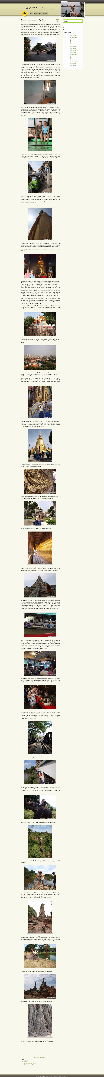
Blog (31, 13)
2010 (66, 27)
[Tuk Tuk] (40, 194)
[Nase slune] (40, 859)
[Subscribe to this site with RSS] (25, 13)
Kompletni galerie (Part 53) (40, 1057)
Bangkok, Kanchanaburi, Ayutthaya (33, 20)
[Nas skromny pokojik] (40, 105)
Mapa (40, 13)
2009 (66, 29)
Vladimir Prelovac (65, 1076)
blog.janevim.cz (33, 6)
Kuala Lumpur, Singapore (30, 1063)
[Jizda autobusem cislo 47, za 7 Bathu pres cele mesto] (40, 676)
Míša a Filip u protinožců (46, 10)
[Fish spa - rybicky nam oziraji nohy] (40, 152)
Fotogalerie (45, 13)
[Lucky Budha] (40, 279)
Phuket (25, 1061)
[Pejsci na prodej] (40, 710)
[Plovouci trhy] (40, 638)
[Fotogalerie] (73, 9)
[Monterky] (40, 462)
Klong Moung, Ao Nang (29, 1065)
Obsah (35, 13)
